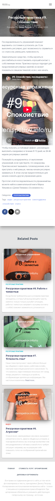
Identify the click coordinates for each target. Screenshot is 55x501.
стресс (18, 204)
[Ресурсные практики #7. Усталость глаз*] (27, 331)
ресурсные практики (22, 200)
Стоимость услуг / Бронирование (33, 468)
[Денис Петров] (7, 4)
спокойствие (8, 204)
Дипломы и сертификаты (27, 475)
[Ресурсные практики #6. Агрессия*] (27, 404)
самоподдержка (39, 200)
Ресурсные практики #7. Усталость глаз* (21, 357)
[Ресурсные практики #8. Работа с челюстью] (27, 264)
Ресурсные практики (21, 195)
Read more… (30, 380)
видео (9, 200)
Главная (11, 468)
